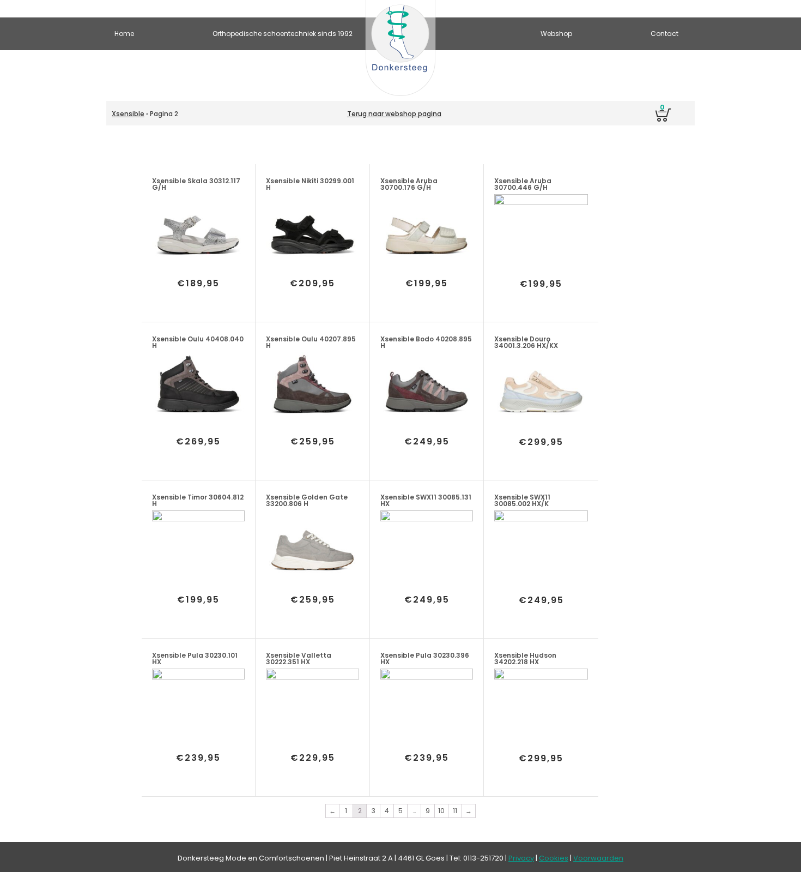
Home (124, 33)
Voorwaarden (598, 858)
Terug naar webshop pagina (394, 113)
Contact (664, 33)
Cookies (553, 858)
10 (441, 810)
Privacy (521, 858)
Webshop (556, 33)
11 (455, 810)
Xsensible (128, 113)
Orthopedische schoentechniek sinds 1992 (283, 33)
